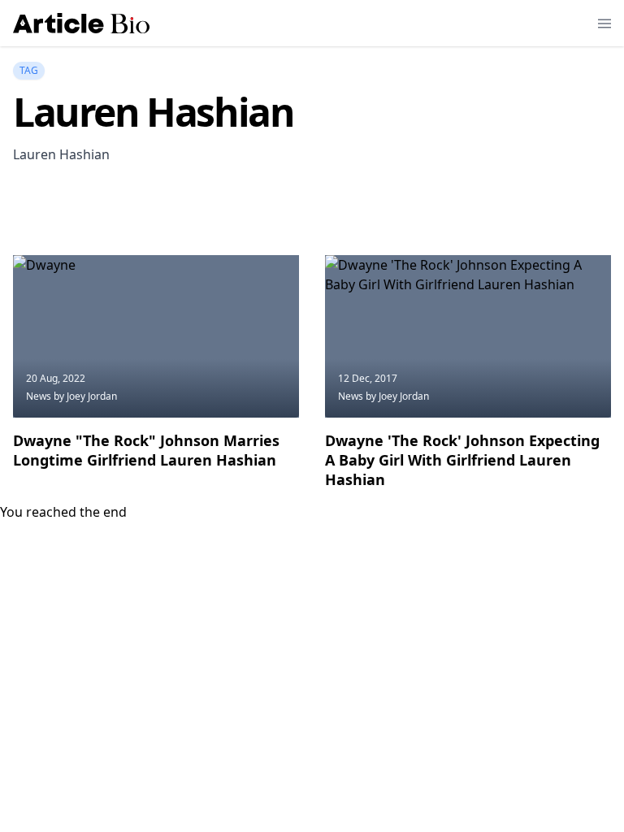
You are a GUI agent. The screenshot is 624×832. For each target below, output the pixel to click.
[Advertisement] (308, 213)
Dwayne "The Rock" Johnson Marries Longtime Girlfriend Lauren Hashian (146, 450)
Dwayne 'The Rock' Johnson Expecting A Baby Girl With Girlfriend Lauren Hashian (462, 460)
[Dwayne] (156, 336)
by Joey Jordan (85, 396)
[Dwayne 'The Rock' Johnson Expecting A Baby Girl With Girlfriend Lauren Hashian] (468, 336)
